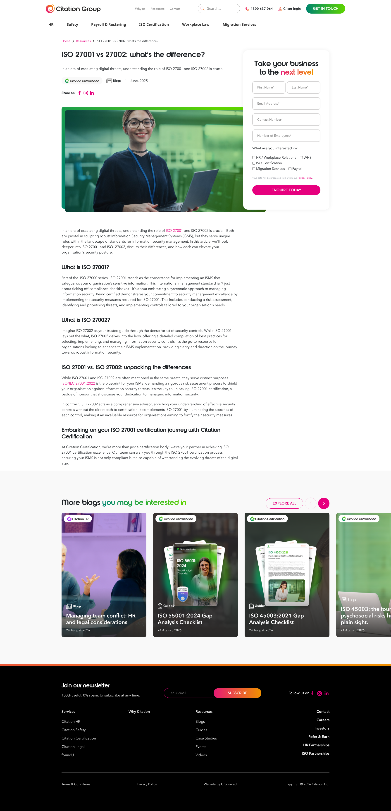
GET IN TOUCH (326, 8)
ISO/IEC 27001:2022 (78, 383)
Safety (72, 24)
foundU (68, 755)
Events (201, 746)
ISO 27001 (174, 230)
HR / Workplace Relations (276, 157)
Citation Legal (73, 746)
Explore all (284, 503)
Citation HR (71, 721)
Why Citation (139, 711)
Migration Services (239, 24)
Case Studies (206, 738)
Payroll (297, 168)
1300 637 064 (262, 9)
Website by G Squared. (221, 784)
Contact (175, 9)
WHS (307, 157)
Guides (201, 729)
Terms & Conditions (76, 784)
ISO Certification (154, 24)
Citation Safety (74, 729)
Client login (292, 9)
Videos (201, 755)
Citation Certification (79, 738)
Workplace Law (196, 24)
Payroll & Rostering (108, 24)
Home (66, 41)
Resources (158, 9)
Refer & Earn (318, 736)
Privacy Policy (305, 177)
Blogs (200, 721)
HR (51, 24)
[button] (310, 503)
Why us (140, 9)
